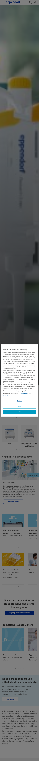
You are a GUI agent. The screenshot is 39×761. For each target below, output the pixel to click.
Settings (19, 401)
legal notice (6, 395)
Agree (19, 411)
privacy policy (24, 393)
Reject (19, 406)
